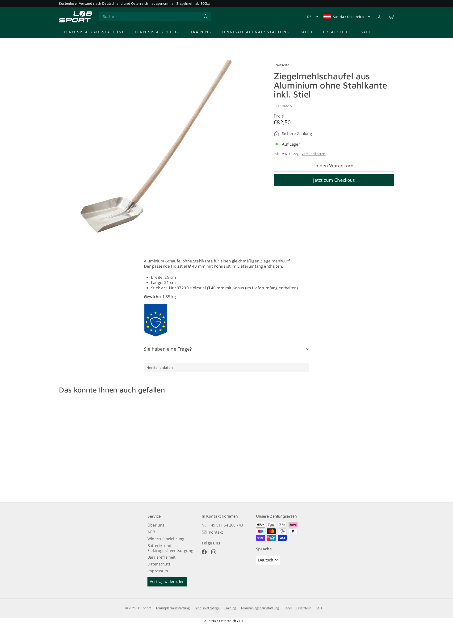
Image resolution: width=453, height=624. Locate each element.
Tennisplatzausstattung (94, 32)
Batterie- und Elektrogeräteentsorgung (170, 548)
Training (201, 32)
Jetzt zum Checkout (333, 180)
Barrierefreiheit (161, 557)
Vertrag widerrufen (167, 581)
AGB (151, 532)
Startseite (282, 65)
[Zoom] (158, 149)
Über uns (155, 525)
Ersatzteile (337, 32)
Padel (306, 32)
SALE (366, 32)
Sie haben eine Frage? (168, 349)
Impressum (157, 570)
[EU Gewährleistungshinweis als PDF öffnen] (156, 320)
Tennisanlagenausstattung (255, 32)
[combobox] (155, 16)
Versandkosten (313, 154)
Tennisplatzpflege (158, 32)
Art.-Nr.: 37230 (175, 288)
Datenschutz (159, 564)
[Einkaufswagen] (391, 17)
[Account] (379, 17)
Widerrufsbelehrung (165, 538)
